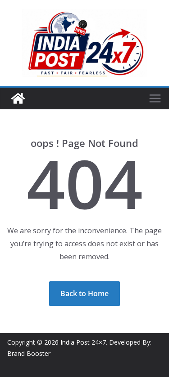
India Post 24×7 (83, 342)
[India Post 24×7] (18, 98)
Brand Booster (28, 353)
